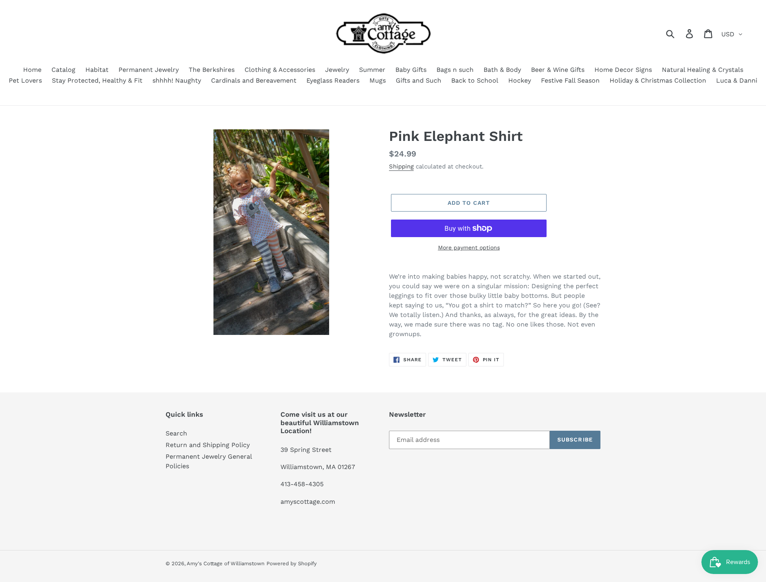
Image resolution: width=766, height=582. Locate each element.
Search (176, 433)
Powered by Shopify (292, 563)
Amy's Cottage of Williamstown (226, 563)
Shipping (401, 166)
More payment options (469, 247)
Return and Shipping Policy (208, 445)
